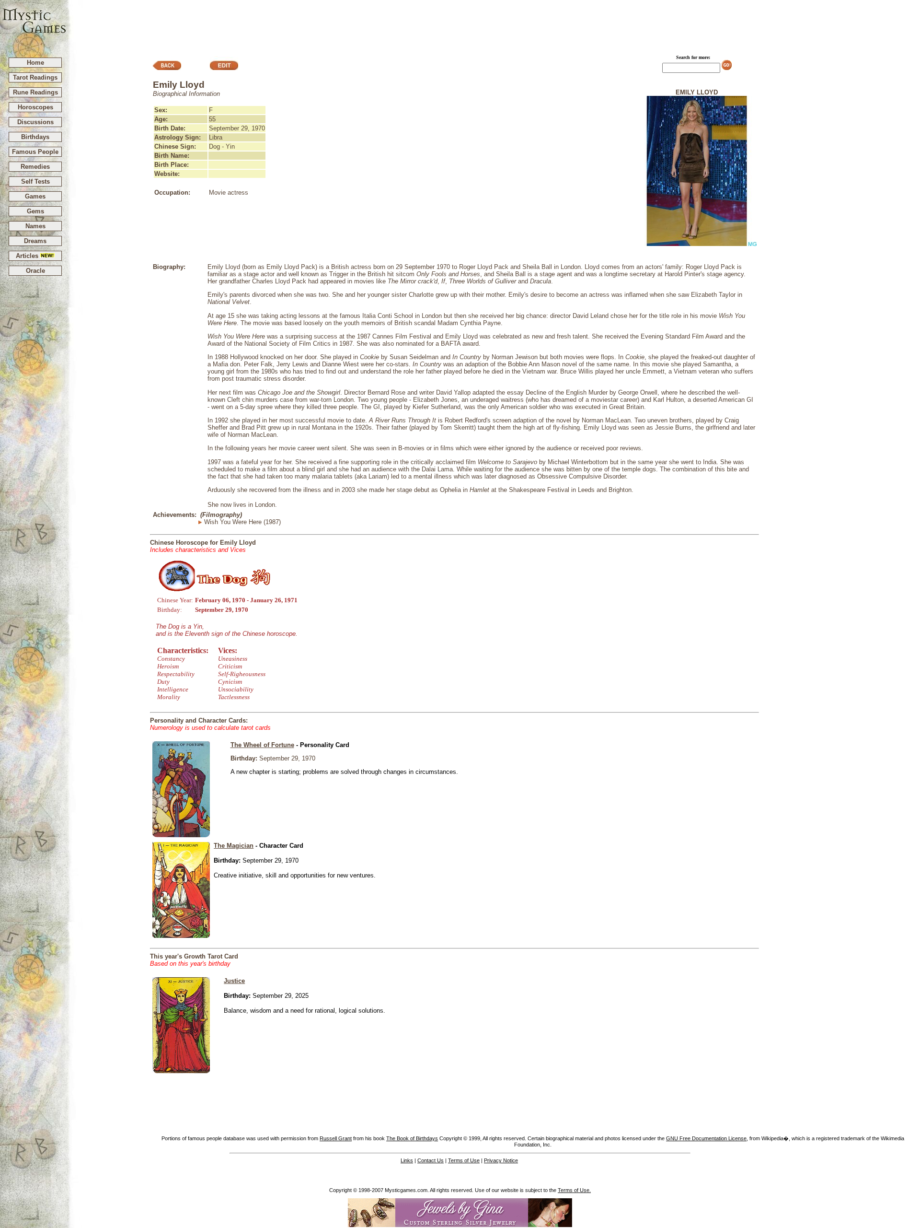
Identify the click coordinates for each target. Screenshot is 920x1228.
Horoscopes (35, 107)
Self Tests (35, 181)
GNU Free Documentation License (706, 1138)
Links (407, 1160)
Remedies (35, 166)
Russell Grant (336, 1138)
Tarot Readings (35, 77)
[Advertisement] (493, 24)
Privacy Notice (501, 1160)
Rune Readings (35, 92)
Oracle (35, 270)
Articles (28, 255)
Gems (35, 211)
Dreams (35, 241)
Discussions (35, 122)
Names (35, 226)
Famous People (35, 151)
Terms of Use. (574, 1190)
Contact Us (430, 1160)
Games (35, 196)
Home (35, 62)
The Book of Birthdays (412, 1138)
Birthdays (35, 136)
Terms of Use (464, 1160)
